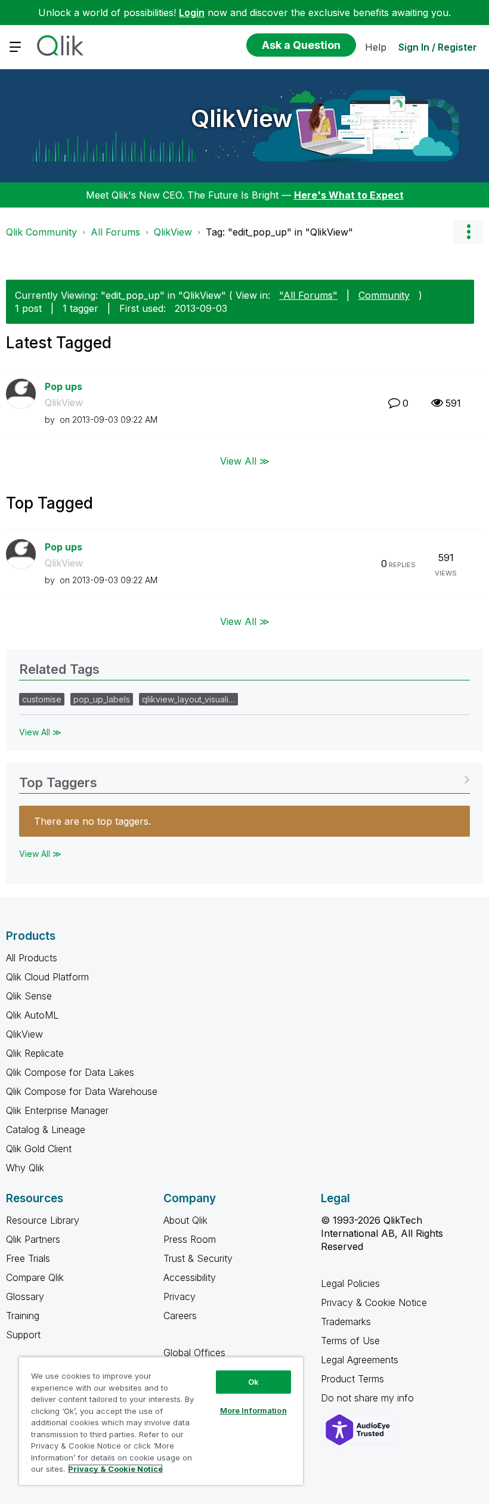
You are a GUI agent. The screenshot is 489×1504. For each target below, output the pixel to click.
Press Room (189, 1239)
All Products (31, 958)
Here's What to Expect (349, 195)
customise (41, 699)
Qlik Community (41, 232)
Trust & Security (198, 1258)
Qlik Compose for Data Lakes (70, 1072)
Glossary (25, 1296)
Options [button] (468, 232)
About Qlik (185, 1220)
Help (375, 47)
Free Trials (28, 1258)
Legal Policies (350, 1283)
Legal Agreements (359, 1360)
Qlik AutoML (32, 1015)
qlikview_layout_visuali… (188, 699)
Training (22, 1316)
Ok (253, 1382)
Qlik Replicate (35, 1053)
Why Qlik (25, 1168)
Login (192, 12)
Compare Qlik (35, 1277)
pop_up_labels (101, 699)
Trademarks (346, 1321)
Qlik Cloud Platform (47, 977)
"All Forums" (308, 295)
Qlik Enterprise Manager (57, 1110)
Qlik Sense (29, 996)
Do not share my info (369, 1398)
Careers (180, 1316)
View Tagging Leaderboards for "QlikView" (244, 778)
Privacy (179, 1296)
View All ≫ (245, 460)
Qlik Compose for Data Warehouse (81, 1091)
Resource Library (42, 1220)
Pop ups (63, 386)
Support (23, 1335)
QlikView (242, 118)
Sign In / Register (437, 47)
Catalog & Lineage (45, 1129)
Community (384, 295)
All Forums (115, 232)
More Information (253, 1410)
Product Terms (352, 1379)
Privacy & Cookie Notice (374, 1302)
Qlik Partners (33, 1239)
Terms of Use (350, 1341)
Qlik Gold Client (39, 1149)
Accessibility (189, 1277)
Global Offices (194, 1352)
